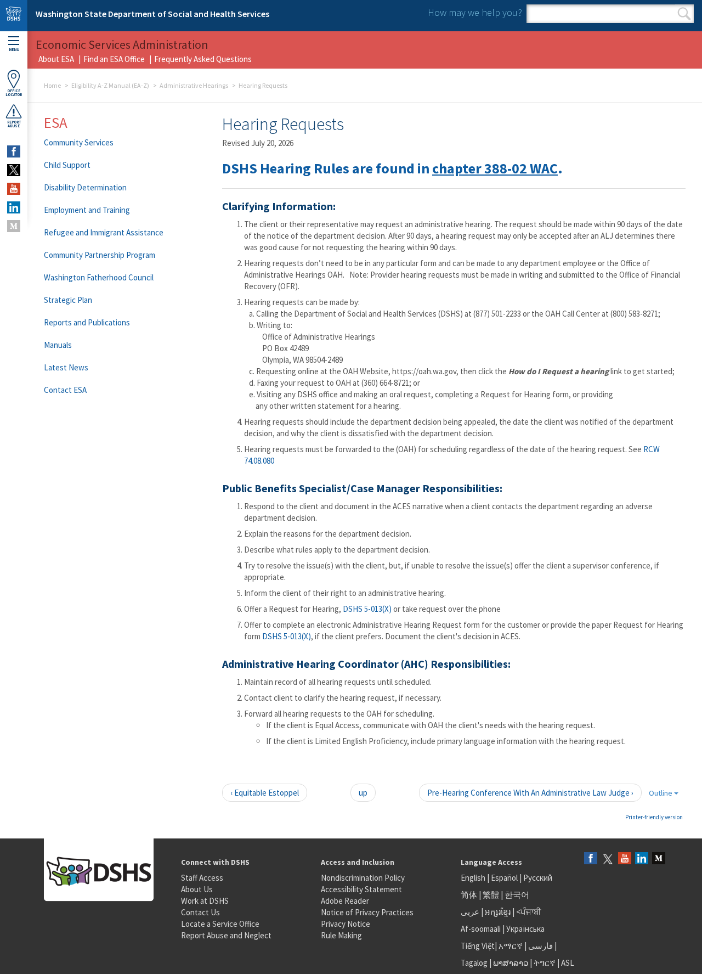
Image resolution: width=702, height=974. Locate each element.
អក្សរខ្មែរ (498, 912)
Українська (525, 929)
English (474, 877)
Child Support (67, 165)
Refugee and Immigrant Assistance (103, 232)
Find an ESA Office (114, 59)
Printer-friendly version (654, 817)
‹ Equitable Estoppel (264, 792)
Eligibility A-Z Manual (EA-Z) (110, 85)
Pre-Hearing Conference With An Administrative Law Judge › (530, 792)
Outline (661, 793)
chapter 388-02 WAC (495, 168)
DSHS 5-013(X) (367, 609)
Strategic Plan (68, 300)
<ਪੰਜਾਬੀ (528, 912)
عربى (470, 912)
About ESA (56, 59)
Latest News (66, 367)
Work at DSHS (205, 901)
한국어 (517, 894)
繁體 (492, 894)
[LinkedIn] (641, 859)
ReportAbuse (14, 124)
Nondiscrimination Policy (363, 877)
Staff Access (202, 877)
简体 (469, 894)
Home (52, 85)
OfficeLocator (13, 92)
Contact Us (200, 912)
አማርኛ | (512, 946)
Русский (537, 877)
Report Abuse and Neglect (226, 935)
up (363, 792)
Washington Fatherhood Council (99, 277)
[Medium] (658, 859)
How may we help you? (475, 12)
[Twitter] (607, 859)
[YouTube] (624, 859)
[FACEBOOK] (13, 151)
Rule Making (341, 935)
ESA (55, 122)
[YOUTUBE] (13, 188)
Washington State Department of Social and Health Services (152, 13)
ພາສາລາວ (510, 963)
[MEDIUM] (13, 226)
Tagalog (474, 963)
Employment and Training (87, 210)
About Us (197, 889)
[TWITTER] (13, 170)
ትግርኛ (545, 963)
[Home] (13, 15)
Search (684, 13)
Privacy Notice (345, 924)
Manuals (58, 345)
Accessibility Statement (361, 889)
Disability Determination (85, 187)
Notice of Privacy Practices (367, 912)
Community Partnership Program (99, 255)
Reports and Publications (87, 322)
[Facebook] (590, 859)
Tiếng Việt (478, 946)
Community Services (79, 142)
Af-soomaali (481, 929)
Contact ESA (65, 390)
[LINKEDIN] (13, 207)
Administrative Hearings (194, 85)
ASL (567, 963)
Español (504, 877)
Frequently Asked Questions (203, 59)
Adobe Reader (345, 901)
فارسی (539, 946)
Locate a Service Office (220, 924)
